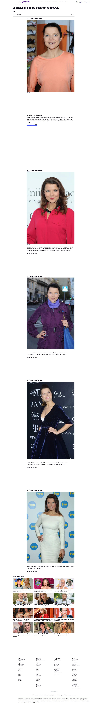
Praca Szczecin (74, 678)
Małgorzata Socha (21, 664)
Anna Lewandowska (21, 659)
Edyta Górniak (38, 659)
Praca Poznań (74, 675)
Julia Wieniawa (20, 660)
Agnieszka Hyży (20, 665)
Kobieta (19, 675)
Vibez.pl (55, 671)
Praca (19, 678)
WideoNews (61, 1)
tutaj (39, 702)
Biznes (19, 670)
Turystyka (37, 673)
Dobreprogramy (38, 675)
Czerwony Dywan (39, 1)
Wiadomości (20, 668)
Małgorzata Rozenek (39, 663)
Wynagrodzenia (38, 685)
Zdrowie (19, 676)
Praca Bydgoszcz (74, 680)
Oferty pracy (74, 669)
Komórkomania (38, 676)
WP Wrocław (38, 681)
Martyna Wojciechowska (76, 665)
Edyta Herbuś (74, 664)
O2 (54, 675)
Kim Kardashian (56, 664)
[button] (80, 2)
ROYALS (66, 1)
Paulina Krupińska (75, 659)
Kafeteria (37, 674)
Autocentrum (38, 680)
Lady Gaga (38, 665)
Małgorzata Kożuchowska (40, 660)
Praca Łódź (74, 673)
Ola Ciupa (55, 659)
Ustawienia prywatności (71, 695)
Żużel (37, 684)
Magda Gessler (38, 664)
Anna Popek (56, 665)
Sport (19, 669)
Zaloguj (84, 1)
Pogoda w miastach (57, 674)
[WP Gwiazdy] (26, 2)
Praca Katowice (74, 681)
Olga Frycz (73, 660)
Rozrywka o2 (38, 686)
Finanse (19, 673)
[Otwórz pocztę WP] (77, 2)
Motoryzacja (20, 674)
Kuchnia (37, 670)
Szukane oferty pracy (75, 686)
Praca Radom (74, 676)
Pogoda (19, 679)
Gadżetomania (38, 678)
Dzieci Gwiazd (48, 1)
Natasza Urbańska (75, 663)
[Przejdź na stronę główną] (20, 2)
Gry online (19, 680)
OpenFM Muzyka (56, 670)
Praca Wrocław (74, 674)
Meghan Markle (20, 663)
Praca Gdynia (74, 679)
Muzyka (32, 1)
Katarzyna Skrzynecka (57, 660)
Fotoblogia (38, 679)
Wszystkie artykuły (57, 668)
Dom (37, 668)
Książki (37, 669)
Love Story (54, 1)
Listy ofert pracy (74, 685)
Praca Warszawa (74, 670)
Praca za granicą (74, 684)
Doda (55, 663)
